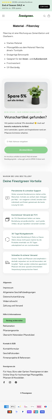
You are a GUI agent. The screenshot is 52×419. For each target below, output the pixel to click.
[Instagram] (10, 382)
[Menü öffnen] (3, 16)
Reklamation (9, 326)
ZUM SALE (44, 7)
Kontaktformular (11, 348)
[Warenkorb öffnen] (49, 16)
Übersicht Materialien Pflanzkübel (19, 335)
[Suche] (44, 16)
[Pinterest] (16, 382)
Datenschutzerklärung (13, 296)
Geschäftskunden (11, 353)
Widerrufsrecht (10, 301)
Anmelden (26, 150)
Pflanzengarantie (11, 330)
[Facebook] (4, 382)
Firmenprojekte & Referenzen (16, 357)
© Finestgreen (26, 393)
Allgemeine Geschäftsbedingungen (19, 292)
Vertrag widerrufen (14, 320)
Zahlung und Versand (13, 305)
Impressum (8, 287)
